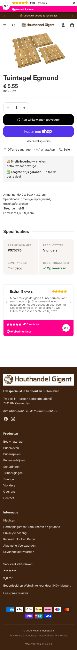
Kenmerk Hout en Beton (19, 539)
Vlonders (9, 485)
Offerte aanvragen (20, 149)
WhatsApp (48, 149)
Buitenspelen (12, 454)
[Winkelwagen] (72, 25)
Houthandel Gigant (43, 630)
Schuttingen (11, 466)
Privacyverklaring (15, 533)
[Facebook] (5, 418)
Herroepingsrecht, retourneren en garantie (31, 526)
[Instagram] (12, 418)
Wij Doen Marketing (55, 635)
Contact (8, 498)
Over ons (9, 491)
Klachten (9, 520)
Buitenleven (11, 448)
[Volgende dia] (72, 15)
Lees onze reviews (15, 593)
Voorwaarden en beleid (38, 643)
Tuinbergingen (13, 473)
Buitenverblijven (14, 460)
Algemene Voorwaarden (19, 545)
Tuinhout (9, 479)
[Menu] (4, 25)
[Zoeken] (13, 25)
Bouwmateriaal (13, 441)
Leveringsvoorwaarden (18, 552)
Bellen (67, 149)
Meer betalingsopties (38, 141)
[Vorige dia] (4, 15)
